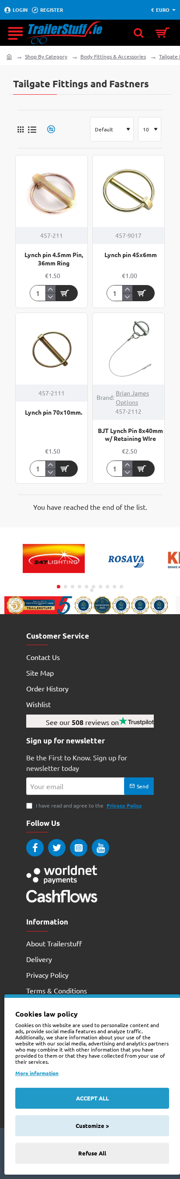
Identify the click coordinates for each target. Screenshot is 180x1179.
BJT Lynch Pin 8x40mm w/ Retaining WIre (130, 434)
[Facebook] (35, 847)
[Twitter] (57, 847)
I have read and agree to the (88, 805)
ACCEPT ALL (92, 1098)
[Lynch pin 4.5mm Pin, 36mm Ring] (51, 191)
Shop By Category (46, 56)
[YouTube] (100, 847)
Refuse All (92, 1153)
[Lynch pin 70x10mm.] (51, 349)
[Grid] (20, 129)
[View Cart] (162, 33)
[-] (50, 297)
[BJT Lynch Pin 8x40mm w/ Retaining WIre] (128, 349)
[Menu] (15, 33)
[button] (67, 293)
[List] (32, 129)
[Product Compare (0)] (48, 129)
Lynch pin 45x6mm (130, 254)
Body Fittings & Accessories (113, 56)
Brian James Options (132, 397)
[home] (9, 56)
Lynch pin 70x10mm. (53, 412)
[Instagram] (78, 847)
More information (37, 1072)
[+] (50, 289)
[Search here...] (138, 33)
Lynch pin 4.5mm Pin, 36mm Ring (53, 258)
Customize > (92, 1125)
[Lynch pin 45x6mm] (128, 191)
